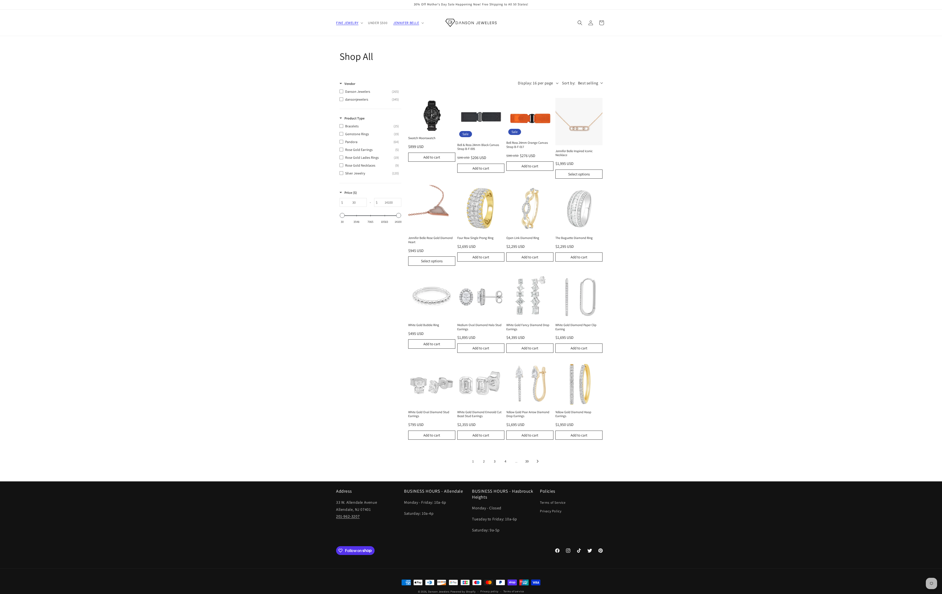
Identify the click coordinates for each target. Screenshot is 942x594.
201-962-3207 (348, 516)
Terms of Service (553, 502)
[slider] (342, 215)
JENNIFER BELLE (406, 23)
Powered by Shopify (463, 591)
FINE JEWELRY (347, 23)
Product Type (354, 118)
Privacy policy (489, 591)
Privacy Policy (550, 511)
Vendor (349, 83)
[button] (349, 23)
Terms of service (513, 591)
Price (350, 192)
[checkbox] (369, 91)
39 (527, 461)
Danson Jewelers (439, 591)
